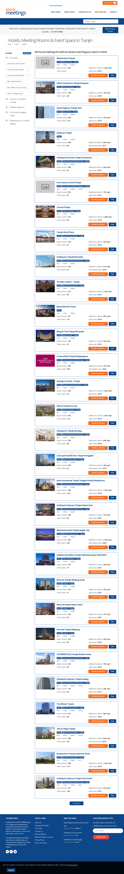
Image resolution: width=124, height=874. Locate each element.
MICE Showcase (100, 12)
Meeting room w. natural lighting (19, 122)
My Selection (109, 3)
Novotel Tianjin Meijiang (68, 629)
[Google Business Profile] (15, 851)
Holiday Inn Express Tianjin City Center (74, 778)
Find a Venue (55, 12)
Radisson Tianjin (64, 132)
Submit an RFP (69, 12)
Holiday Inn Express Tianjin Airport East (75, 505)
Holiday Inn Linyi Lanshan (73, 833)
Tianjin (24, 44)
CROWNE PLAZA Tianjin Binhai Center (74, 654)
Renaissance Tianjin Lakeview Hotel (73, 753)
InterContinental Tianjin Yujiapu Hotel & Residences (81, 480)
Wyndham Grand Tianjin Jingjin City (73, 530)
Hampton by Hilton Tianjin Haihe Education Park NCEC (82, 555)
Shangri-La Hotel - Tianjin (68, 381)
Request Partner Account (44, 837)
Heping (80, 189)
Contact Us (39, 831)
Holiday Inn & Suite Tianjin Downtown (74, 157)
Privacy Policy (39, 840)
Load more (76, 803)
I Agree (11, 870)
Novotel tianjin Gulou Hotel (69, 604)
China (16, 44)
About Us (38, 823)
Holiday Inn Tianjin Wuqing (69, 430)
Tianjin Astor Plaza (65, 232)
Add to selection (99, 75)
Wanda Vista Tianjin (66, 58)
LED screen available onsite (18, 114)
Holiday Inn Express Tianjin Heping (72, 679)
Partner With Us (84, 12)
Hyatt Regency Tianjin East (69, 107)
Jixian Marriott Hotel (66, 306)
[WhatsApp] (11, 851)
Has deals (14, 58)
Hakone (78, 828)
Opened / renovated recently (18, 100)
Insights (113, 12)
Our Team (38, 828)
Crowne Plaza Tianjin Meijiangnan (72, 356)
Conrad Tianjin (63, 207)
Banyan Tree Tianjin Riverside (70, 331)
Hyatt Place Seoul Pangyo (73, 840)
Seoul (77, 842)
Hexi (79, 760)
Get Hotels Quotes (111, 30)
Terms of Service (41, 843)
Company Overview (42, 825)
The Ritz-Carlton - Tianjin (68, 281)
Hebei (80, 785)
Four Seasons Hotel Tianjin (69, 182)
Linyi (76, 835)
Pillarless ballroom (17, 107)
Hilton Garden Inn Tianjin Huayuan (73, 83)
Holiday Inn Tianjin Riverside (70, 256)
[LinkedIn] (7, 851)
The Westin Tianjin (65, 704)
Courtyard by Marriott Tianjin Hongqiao (75, 455)
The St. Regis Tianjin (66, 728)
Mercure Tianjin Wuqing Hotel (70, 579)
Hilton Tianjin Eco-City (67, 405)
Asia (9, 44)
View (112, 75)
